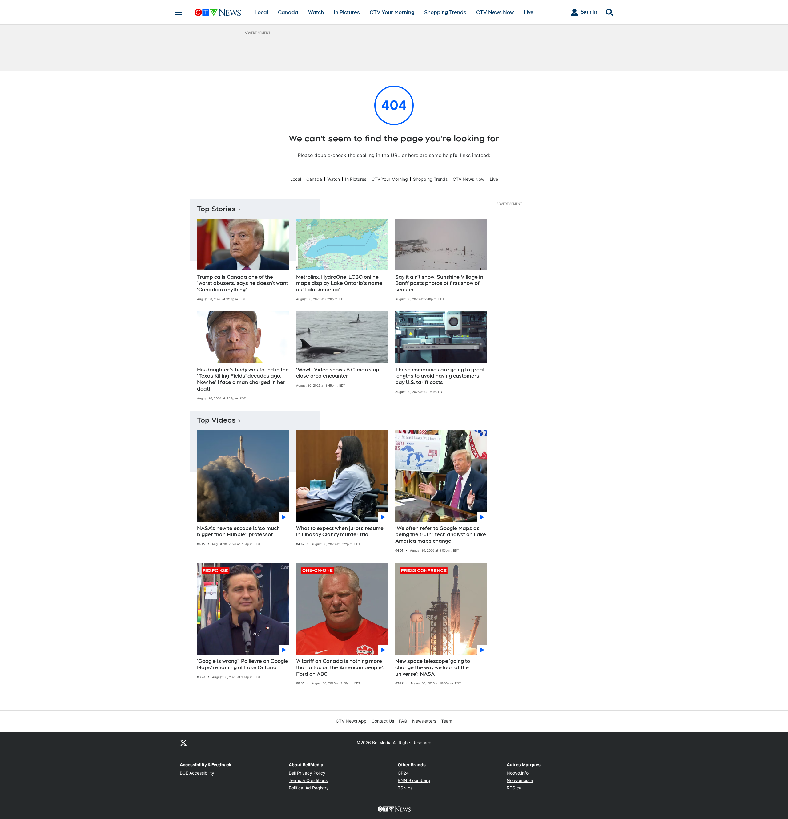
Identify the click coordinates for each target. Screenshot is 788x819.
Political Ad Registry (309, 787)
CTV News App (351, 721)
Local (261, 12)
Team (446, 721)
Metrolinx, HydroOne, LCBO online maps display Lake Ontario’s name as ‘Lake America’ (339, 283)
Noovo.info (518, 773)
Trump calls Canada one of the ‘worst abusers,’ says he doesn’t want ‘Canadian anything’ (242, 283)
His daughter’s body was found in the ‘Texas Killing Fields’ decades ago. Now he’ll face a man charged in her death (243, 379)
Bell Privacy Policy (307, 773)
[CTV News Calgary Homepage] (218, 12)
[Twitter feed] (183, 742)
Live (528, 12)
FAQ (403, 721)
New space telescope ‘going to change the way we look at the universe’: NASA (432, 667)
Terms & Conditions (308, 780)
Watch (316, 12)
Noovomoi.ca (520, 780)
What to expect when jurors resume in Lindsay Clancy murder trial (340, 531)
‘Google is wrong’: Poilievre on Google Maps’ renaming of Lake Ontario (242, 664)
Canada (288, 12)
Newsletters (424, 721)
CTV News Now (495, 12)
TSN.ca (405, 787)
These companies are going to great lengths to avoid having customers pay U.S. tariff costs (440, 376)
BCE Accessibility (197, 773)
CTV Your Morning (392, 12)
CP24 (403, 773)
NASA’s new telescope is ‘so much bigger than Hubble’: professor (238, 531)
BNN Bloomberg (414, 780)
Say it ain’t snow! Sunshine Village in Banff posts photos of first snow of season (439, 283)
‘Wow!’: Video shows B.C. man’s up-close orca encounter (338, 373)
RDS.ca (514, 787)
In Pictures (347, 12)
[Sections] (178, 12)
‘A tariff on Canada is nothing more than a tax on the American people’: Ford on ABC (340, 667)
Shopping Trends (445, 12)
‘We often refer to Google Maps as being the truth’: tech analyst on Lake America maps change (440, 534)
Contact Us (383, 721)
